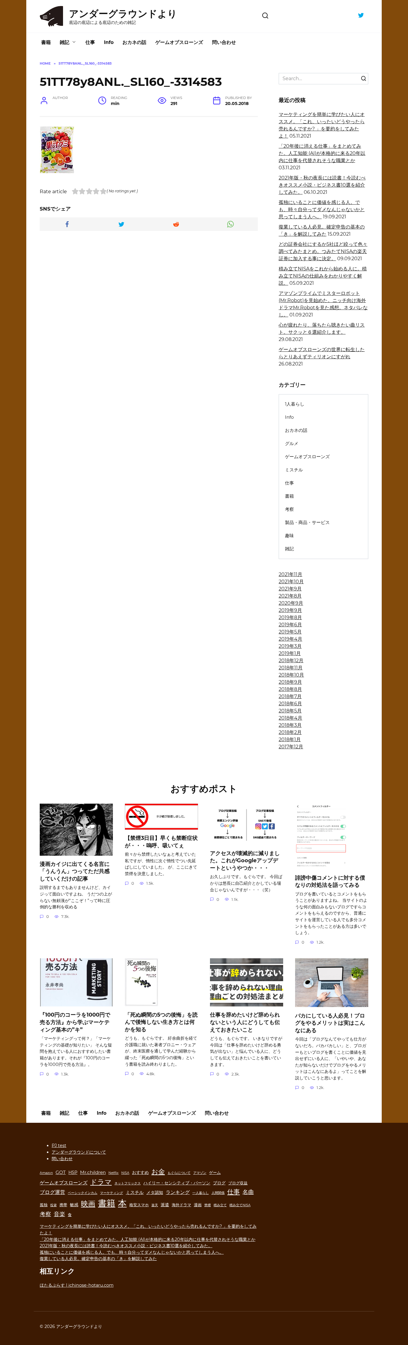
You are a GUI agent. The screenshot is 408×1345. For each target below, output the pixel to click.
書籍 (46, 42)
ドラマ (101, 1182)
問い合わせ (224, 42)
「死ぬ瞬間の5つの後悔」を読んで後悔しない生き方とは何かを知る (161, 1021)
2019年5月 (290, 632)
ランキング (178, 1192)
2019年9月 (290, 610)
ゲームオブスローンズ (179, 42)
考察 (289, 509)
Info (108, 42)
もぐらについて (179, 1173)
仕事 (90, 42)
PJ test (59, 1145)
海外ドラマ (181, 1205)
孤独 (43, 1205)
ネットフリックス (127, 1183)
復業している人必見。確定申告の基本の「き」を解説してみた (98, 1258)
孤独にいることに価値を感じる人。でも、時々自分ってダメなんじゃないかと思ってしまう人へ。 (322, 209)
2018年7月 (290, 696)
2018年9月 (290, 682)
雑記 (64, 42)
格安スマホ (139, 1205)
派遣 (165, 1204)
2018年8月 (290, 689)
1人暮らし (294, 404)
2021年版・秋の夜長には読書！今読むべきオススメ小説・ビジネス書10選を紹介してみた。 (322, 185)
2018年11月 (291, 668)
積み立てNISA (240, 1205)
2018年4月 (290, 718)
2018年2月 (290, 732)
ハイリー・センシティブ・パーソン (176, 1183)
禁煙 (207, 1205)
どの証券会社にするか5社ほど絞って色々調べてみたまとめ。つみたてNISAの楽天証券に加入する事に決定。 (323, 251)
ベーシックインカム (82, 1193)
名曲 (248, 1191)
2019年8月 (290, 617)
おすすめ (140, 1172)
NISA (125, 1173)
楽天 (154, 1205)
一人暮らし (200, 1193)
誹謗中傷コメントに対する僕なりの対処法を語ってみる (330, 881)
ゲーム (215, 1172)
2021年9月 (290, 589)
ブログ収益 (238, 1183)
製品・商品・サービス (307, 522)
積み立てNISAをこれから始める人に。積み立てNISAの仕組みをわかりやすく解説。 (323, 276)
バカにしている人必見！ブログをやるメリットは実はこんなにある (330, 1022)
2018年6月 (290, 703)
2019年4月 (290, 639)
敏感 (74, 1204)
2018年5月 (290, 711)
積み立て (220, 1205)
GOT (61, 1172)
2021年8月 (290, 596)
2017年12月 (291, 747)
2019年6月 (290, 624)
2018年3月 (290, 725)
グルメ (291, 443)
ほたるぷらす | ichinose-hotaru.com (76, 1285)
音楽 (59, 1214)
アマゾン (199, 1173)
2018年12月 (291, 660)
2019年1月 (290, 653)
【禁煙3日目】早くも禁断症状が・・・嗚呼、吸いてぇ (161, 842)
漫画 (198, 1205)
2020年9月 (291, 603)
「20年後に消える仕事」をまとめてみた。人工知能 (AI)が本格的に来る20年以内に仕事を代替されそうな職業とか (322, 153)
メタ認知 (154, 1192)
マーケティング (111, 1193)
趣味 (289, 535)
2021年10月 (291, 581)
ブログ (219, 1183)
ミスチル (294, 470)
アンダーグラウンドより (123, 13)
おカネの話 (134, 42)
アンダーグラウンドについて (79, 1152)
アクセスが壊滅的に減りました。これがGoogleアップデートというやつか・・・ (245, 860)
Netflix (113, 1173)
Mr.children (93, 1172)
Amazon (46, 1173)
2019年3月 (290, 646)
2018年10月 (291, 675)
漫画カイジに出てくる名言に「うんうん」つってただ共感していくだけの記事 (75, 871)
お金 (158, 1171)
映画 (88, 1203)
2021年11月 (290, 574)
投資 (53, 1205)
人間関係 (218, 1193)
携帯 (63, 1205)
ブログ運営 (52, 1192)
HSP (72, 1172)
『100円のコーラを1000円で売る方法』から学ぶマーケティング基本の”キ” (75, 1022)
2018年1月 (290, 739)
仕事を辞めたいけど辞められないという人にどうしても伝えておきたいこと (245, 1022)
